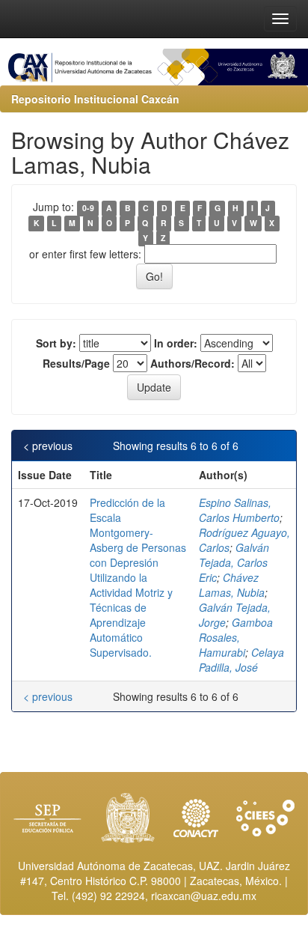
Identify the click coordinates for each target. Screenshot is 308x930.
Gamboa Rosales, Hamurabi (236, 637)
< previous (48, 445)
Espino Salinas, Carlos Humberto (239, 510)
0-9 (88, 207)
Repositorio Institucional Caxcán (95, 98)
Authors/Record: (192, 363)
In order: (175, 342)
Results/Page (76, 363)
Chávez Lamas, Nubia (232, 585)
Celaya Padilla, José (241, 660)
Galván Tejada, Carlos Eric (234, 562)
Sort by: (56, 342)
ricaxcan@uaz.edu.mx (203, 895)
